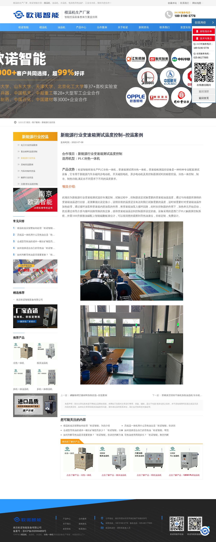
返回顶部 (204, 91)
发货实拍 (185, 27)
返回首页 (204, 98)
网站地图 (196, 2)
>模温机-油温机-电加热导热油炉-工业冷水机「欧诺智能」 (37, 14)
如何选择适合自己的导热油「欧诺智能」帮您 (146, 430)
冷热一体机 (92, 158)
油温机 (61, 27)
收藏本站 (172, 2)
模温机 (47, 2)
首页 (28, 122)
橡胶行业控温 (27, 177)
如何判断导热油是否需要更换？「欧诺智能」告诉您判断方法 (93, 434)
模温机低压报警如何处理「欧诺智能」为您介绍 (86, 425)
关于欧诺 (123, 27)
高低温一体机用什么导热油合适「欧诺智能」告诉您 (149, 425)
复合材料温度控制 (29, 151)
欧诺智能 (24, 27)
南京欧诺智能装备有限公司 (29, 299)
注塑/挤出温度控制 (29, 183)
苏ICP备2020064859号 (34, 531)
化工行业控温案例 (29, 144)
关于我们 (67, 523)
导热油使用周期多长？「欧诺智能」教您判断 (146, 434)
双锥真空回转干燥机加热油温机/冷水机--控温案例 (186, 395)
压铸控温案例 (27, 164)
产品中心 (81, 27)
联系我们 (184, 2)
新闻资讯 (144, 27)
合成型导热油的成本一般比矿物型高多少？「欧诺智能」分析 (93, 430)
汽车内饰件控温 (28, 170)
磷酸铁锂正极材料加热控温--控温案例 (88, 395)
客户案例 (36, 122)
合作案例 (102, 27)
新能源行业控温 (48, 122)
